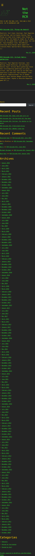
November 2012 (6, 464)
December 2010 (6, 527)
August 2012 (6, 472)
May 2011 (5, 513)
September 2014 (7, 404)
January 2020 (6, 237)
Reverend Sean (5, 138)
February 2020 (6, 234)
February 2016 (6, 357)
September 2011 (7, 502)
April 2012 (5, 483)
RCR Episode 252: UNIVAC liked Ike (12, 128)
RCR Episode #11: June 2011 (16, 147)
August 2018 (6, 275)
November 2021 (6, 182)
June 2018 (5, 280)
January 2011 (6, 524)
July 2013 (5, 442)
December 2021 (6, 179)
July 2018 (5, 278)
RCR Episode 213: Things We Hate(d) (14, 29)
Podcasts (5, 541)
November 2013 (6, 431)
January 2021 (6, 204)
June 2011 (5, 510)
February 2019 (6, 259)
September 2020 (7, 215)
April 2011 (5, 516)
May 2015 (5, 382)
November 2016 (6, 332)
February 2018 (6, 291)
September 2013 (7, 436)
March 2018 (5, 289)
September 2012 (7, 469)
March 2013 (5, 453)
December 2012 (6, 461)
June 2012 (5, 478)
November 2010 (6, 530)
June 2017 (5, 313)
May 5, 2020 (31, 84)
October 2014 (6, 401)
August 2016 (6, 341)
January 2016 (6, 360)
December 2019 (6, 239)
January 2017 (6, 327)
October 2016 (6, 335)
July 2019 (5, 248)
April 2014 (5, 417)
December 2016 (6, 330)
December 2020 (6, 207)
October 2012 (6, 467)
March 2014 (5, 420)
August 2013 (6, 439)
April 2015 (5, 384)
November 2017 (6, 300)
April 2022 (5, 168)
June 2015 (5, 379)
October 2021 (6, 185)
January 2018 (6, 294)
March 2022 (5, 171)
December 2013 (6, 428)
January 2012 (6, 491)
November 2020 (6, 209)
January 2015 (6, 393)
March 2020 (5, 231)
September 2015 (7, 371)
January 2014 (6, 426)
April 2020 (5, 228)
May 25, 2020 (30, 52)
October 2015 (6, 368)
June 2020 (5, 223)
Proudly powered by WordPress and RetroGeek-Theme (16, 554)
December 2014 (6, 395)
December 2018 (6, 264)
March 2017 (5, 321)
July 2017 (5, 311)
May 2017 (5, 316)
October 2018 (6, 269)
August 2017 (6, 308)
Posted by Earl (7, 547)
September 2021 (7, 187)
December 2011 (6, 494)
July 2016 (5, 343)
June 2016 (5, 346)
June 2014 (5, 412)
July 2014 (5, 409)
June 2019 (5, 250)
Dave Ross (3, 153)
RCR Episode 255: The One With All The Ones (15, 118)
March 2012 (5, 486)
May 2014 (5, 415)
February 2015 (6, 390)
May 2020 (5, 226)
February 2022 (6, 174)
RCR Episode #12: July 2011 (22, 138)
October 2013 (6, 434)
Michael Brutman (5, 150)
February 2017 (6, 324)
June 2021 (5, 196)
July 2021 (5, 193)
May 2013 (5, 447)
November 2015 (6, 365)
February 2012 (6, 488)
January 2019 (6, 261)
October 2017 (6, 302)
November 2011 (6, 497)
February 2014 (6, 423)
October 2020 (6, 212)
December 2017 (6, 297)
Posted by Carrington (9, 544)
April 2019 (5, 253)
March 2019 (5, 256)
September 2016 (7, 338)
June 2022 (5, 165)
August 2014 (6, 406)
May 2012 (5, 480)
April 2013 (5, 450)
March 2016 (5, 354)
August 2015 (6, 374)
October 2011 (6, 499)
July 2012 (5, 475)
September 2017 (7, 305)
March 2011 (5, 519)
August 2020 (6, 217)
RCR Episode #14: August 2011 (24, 150)
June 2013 (5, 445)
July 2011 (5, 508)
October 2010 (6, 532)
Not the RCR (25, 13)
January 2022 (6, 176)
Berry (2, 147)
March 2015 (5, 387)
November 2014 (6, 398)
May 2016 (5, 349)
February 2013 (6, 456)
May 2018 (5, 283)
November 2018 (6, 267)
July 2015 (5, 376)
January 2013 (6, 458)
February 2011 (6, 521)
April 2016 (5, 352)
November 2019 (6, 242)
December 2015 (6, 363)
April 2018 (5, 286)
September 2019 (7, 245)
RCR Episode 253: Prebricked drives (12, 126)
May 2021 (5, 198)
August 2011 (6, 505)
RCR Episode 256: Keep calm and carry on (14, 116)
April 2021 (5, 201)
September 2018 (7, 272)
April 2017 (5, 319)
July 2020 (5, 220)
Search (2, 102)
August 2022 (6, 163)
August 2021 (6, 190)
